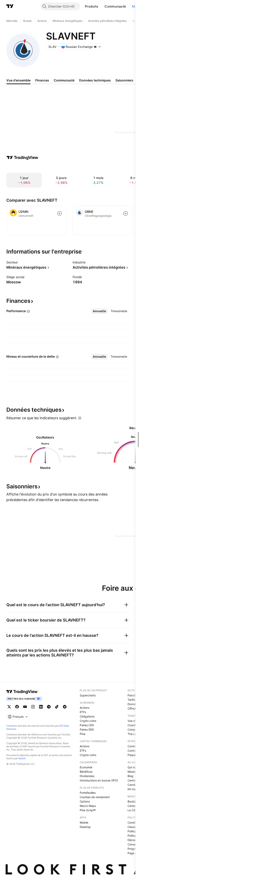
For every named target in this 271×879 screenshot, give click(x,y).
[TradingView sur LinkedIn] (41, 707)
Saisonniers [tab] (124, 80)
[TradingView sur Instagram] (33, 707)
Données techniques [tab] (95, 80)
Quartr (22, 758)
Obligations (87, 716)
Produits (91, 6)
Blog (130, 776)
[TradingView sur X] (9, 707)
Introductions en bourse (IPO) (99, 780)
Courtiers (133, 725)
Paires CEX (87, 725)
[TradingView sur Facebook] (17, 707)
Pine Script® (88, 810)
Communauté (115, 6)
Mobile (84, 822)
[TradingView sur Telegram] (49, 707)
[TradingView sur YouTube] (25, 707)
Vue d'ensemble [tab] (18, 80)
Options (85, 801)
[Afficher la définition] (28, 311)
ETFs (83, 712)
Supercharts (88, 695)
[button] (101, 6)
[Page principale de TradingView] (9, 6)
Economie (86, 767)
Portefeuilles (88, 792)
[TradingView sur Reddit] (64, 707)
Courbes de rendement (95, 797)
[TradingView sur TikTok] (57, 707)
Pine (82, 734)
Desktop (85, 827)
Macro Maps (88, 805)
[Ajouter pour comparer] (59, 213)
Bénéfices (86, 771)
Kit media (134, 789)
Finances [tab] (42, 80)
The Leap (134, 734)
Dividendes (87, 776)
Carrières (133, 784)
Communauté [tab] (64, 80)
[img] (95, 46)
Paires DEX (87, 729)
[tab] (99, 311)
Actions (84, 707)
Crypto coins (88, 720)
